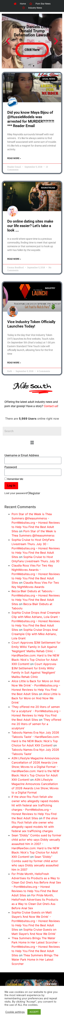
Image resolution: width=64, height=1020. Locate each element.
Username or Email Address (21, 455)
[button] (32, 442)
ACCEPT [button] (34, 1011)
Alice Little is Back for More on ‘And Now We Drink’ (36, 698)
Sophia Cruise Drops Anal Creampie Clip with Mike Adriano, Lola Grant (35, 634)
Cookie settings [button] (15, 1012)
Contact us (50, 406)
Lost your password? (16, 493)
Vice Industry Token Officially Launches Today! (31, 324)
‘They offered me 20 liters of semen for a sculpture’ (36, 724)
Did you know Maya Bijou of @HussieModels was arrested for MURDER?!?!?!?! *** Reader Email (30, 119)
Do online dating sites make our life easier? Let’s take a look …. (30, 225)
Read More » (14, 158)
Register (34, 493)
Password (10, 467)
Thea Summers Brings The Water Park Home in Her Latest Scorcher (35, 959)
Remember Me (15, 479)
